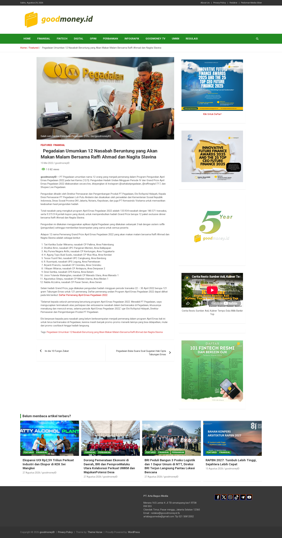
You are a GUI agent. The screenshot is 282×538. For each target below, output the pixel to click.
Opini (93, 38)
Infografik (132, 38)
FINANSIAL (43, 38)
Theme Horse (95, 532)
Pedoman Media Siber (251, 2)
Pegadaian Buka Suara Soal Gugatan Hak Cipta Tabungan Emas (141, 353)
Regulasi (192, 38)
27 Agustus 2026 (31, 472)
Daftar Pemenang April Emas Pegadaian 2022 (83, 295)
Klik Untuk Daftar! (212, 114)
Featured (46, 145)
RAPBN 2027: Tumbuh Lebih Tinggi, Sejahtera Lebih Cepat (231, 462)
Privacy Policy (219, 2)
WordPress (134, 532)
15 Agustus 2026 (214, 468)
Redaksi (233, 2)
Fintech (62, 38)
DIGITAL (78, 38)
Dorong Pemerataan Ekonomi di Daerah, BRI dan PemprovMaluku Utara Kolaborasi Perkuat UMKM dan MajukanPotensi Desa (109, 466)
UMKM (175, 38)
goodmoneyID (62, 163)
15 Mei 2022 (47, 163)
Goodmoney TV (155, 38)
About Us (205, 2)
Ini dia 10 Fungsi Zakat (57, 351)
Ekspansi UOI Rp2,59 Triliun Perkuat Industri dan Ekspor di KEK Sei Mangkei (48, 464)
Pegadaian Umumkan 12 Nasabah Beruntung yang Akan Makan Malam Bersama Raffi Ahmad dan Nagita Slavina (105, 332)
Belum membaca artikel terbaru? (47, 416)
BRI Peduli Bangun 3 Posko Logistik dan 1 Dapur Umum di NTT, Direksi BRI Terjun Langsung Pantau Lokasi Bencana (170, 466)
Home (27, 38)
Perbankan (110, 38)
